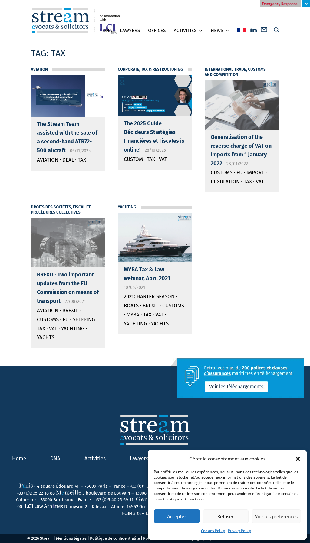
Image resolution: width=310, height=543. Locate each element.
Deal (68, 160)
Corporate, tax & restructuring (150, 69)
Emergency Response (280, 4)
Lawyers (130, 30)
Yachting (72, 328)
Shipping (84, 319)
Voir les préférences (276, 516)
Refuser (225, 516)
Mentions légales (71, 538)
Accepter (176, 516)
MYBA (133, 315)
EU (239, 172)
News (217, 30)
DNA (107, 30)
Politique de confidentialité (115, 538)
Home (19, 458)
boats (131, 306)
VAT (163, 159)
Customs (221, 172)
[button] (298, 459)
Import (255, 172)
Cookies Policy (213, 531)
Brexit (70, 310)
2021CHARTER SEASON (149, 296)
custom (133, 159)
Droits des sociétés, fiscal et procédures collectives (61, 210)
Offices (157, 30)
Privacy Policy (239, 531)
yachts (45, 337)
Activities (185, 30)
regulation (225, 181)
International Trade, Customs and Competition (235, 72)
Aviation (39, 69)
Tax (82, 160)
